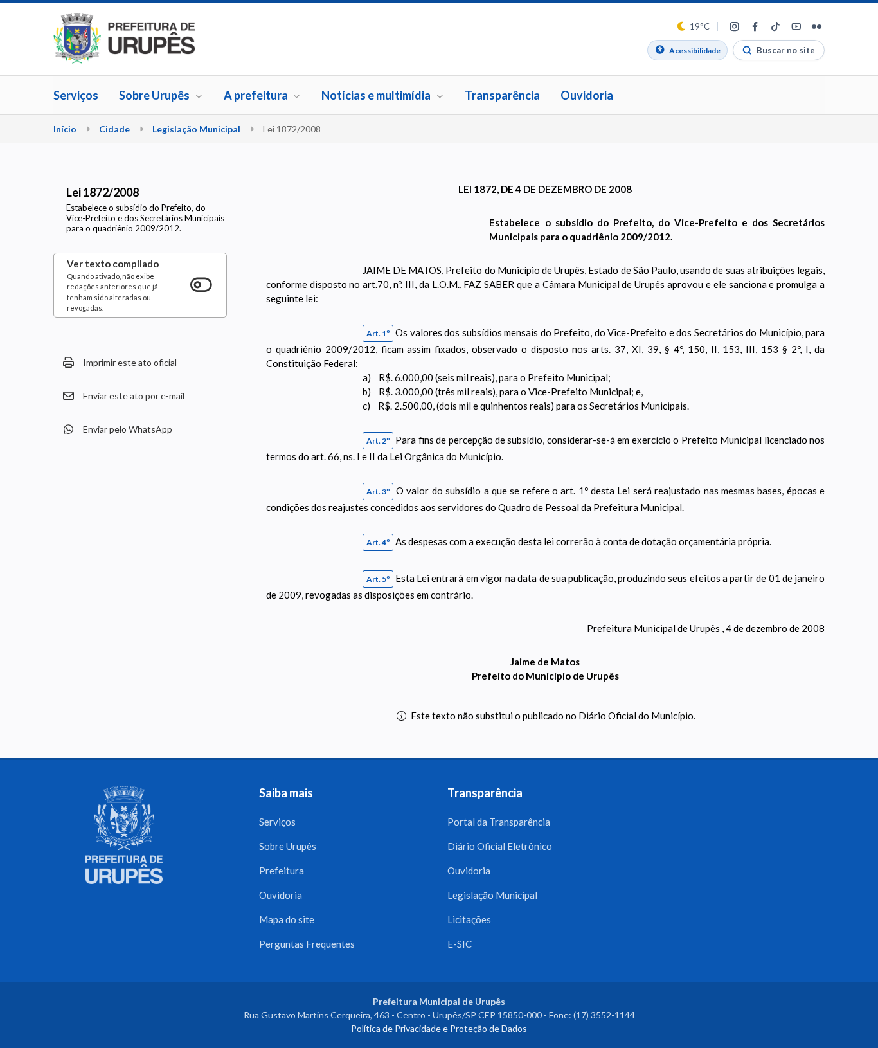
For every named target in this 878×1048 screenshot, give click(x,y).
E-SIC (459, 944)
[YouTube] (795, 26)
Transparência (502, 95)
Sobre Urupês (287, 846)
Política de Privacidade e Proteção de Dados (439, 1028)
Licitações (469, 919)
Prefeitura (281, 870)
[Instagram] (734, 26)
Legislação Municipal (196, 128)
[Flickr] (816, 26)
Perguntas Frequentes (307, 944)
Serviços (75, 95)
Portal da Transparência (498, 821)
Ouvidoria (586, 95)
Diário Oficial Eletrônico (499, 846)
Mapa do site (286, 919)
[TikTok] (775, 26)
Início (64, 128)
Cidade (114, 128)
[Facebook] (754, 26)
